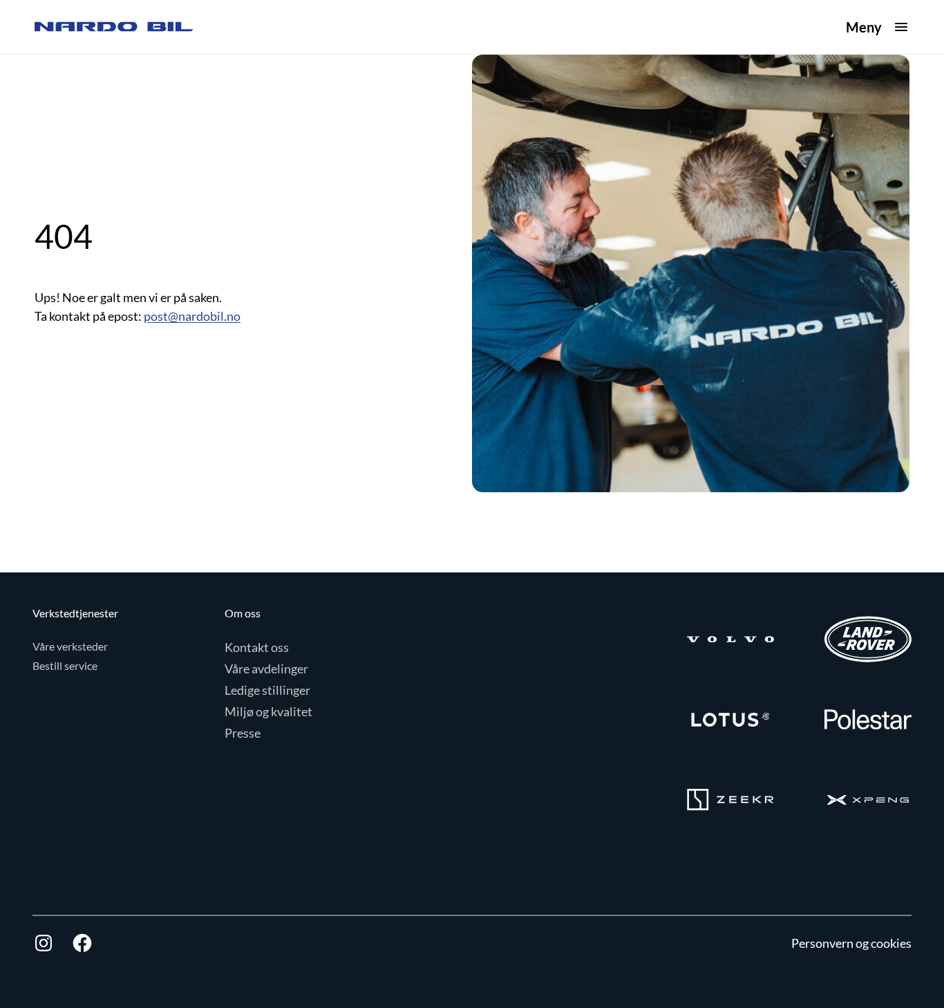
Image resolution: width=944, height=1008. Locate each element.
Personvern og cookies (851, 943)
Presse (243, 732)
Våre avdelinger (266, 668)
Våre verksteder (70, 646)
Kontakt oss (257, 647)
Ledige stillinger (267, 690)
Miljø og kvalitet (268, 711)
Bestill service (64, 665)
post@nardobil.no (192, 316)
